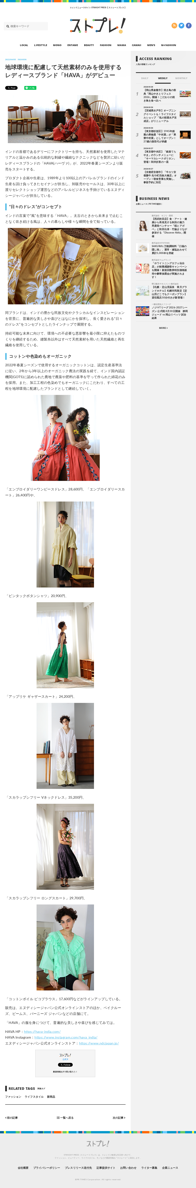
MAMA (121, 45)
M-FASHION (168, 45)
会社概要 (23, 1168)
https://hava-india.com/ (42, 1032)
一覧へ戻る (67, 1117)
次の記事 (118, 1117)
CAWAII (136, 45)
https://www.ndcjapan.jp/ (99, 1043)
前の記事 (12, 1117)
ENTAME (72, 45)
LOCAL (24, 45)
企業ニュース (170, 1168)
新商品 (51, 1097)
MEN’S (151, 45)
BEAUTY (89, 45)
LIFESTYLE (40, 45)
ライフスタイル (34, 1097)
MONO (57, 45)
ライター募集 (149, 1168)
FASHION (105, 45)
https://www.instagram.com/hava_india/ (65, 1037)
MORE (163, 328)
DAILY (144, 78)
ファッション (13, 1097)
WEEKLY (162, 78)
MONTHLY (181, 78)
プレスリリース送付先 (78, 1168)
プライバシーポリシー (46, 1168)
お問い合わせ (128, 1168)
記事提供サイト (106, 1168)
